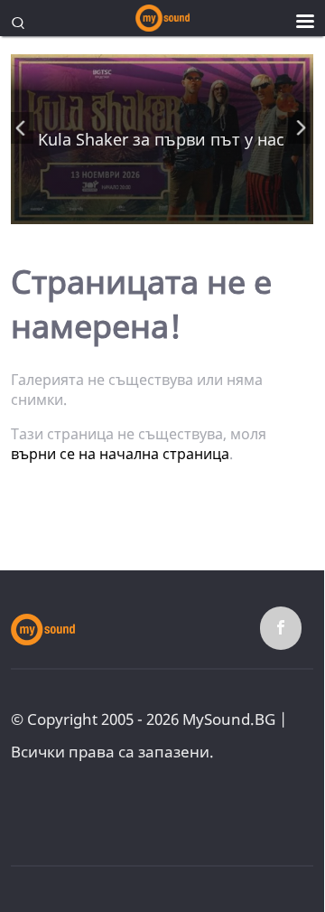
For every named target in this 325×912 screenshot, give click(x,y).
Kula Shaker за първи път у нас (161, 139)
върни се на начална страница (120, 454)
